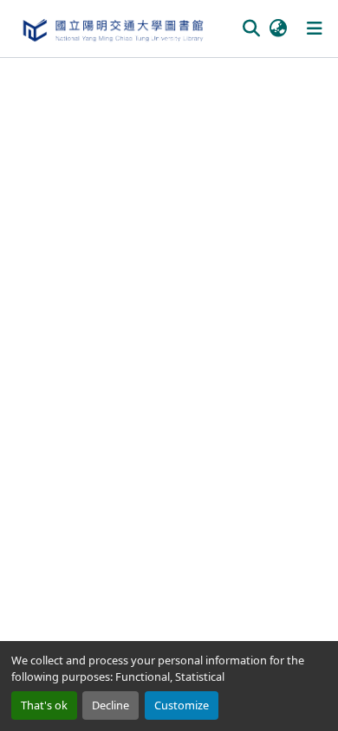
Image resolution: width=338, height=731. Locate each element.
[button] (112, 28)
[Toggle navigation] (315, 28)
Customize (181, 705)
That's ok (44, 705)
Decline (110, 705)
